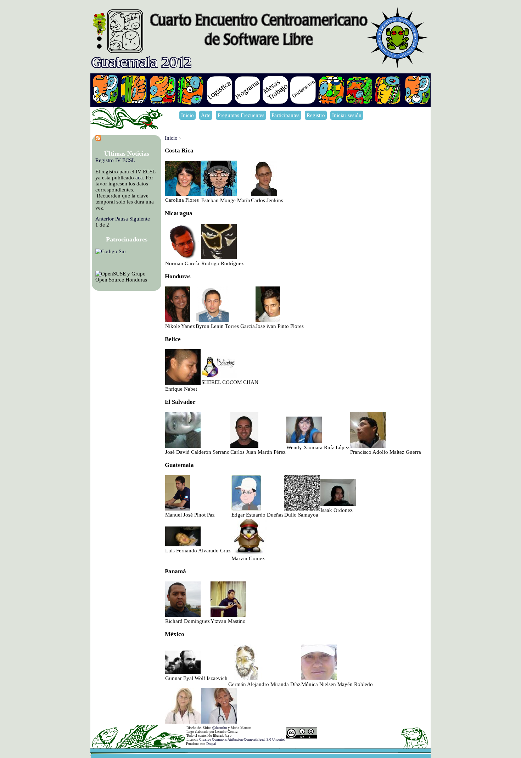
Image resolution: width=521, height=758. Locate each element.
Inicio (187, 115)
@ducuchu (219, 728)
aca (139, 177)
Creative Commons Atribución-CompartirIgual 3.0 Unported (242, 739)
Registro (316, 115)
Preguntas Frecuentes (241, 115)
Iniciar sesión (347, 115)
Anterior (104, 219)
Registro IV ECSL (115, 160)
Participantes (285, 115)
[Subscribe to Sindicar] (98, 139)
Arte (206, 115)
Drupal (211, 744)
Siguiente (139, 219)
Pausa (121, 219)
